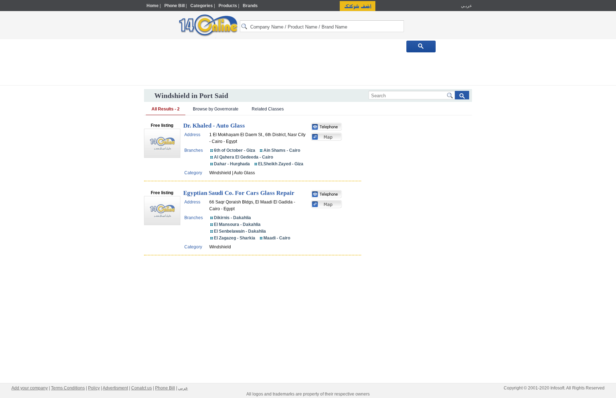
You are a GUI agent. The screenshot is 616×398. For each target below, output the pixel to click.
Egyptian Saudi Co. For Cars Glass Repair (238, 193)
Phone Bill (174, 5)
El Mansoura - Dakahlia (237, 224)
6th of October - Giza (234, 150)
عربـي (466, 5)
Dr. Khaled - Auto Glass (214, 125)
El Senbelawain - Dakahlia (240, 231)
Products (228, 5)
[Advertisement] (503, 152)
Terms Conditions (68, 388)
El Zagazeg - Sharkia (234, 238)
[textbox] (322, 26)
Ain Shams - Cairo (281, 150)
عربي (183, 388)
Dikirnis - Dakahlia (232, 217)
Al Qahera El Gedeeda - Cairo (243, 157)
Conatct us (141, 388)
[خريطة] (326, 137)
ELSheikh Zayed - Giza (280, 163)
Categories (201, 5)
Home (153, 5)
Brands (250, 5)
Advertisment (115, 388)
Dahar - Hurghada (232, 163)
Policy (94, 388)
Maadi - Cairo (276, 238)
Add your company (29, 388)
